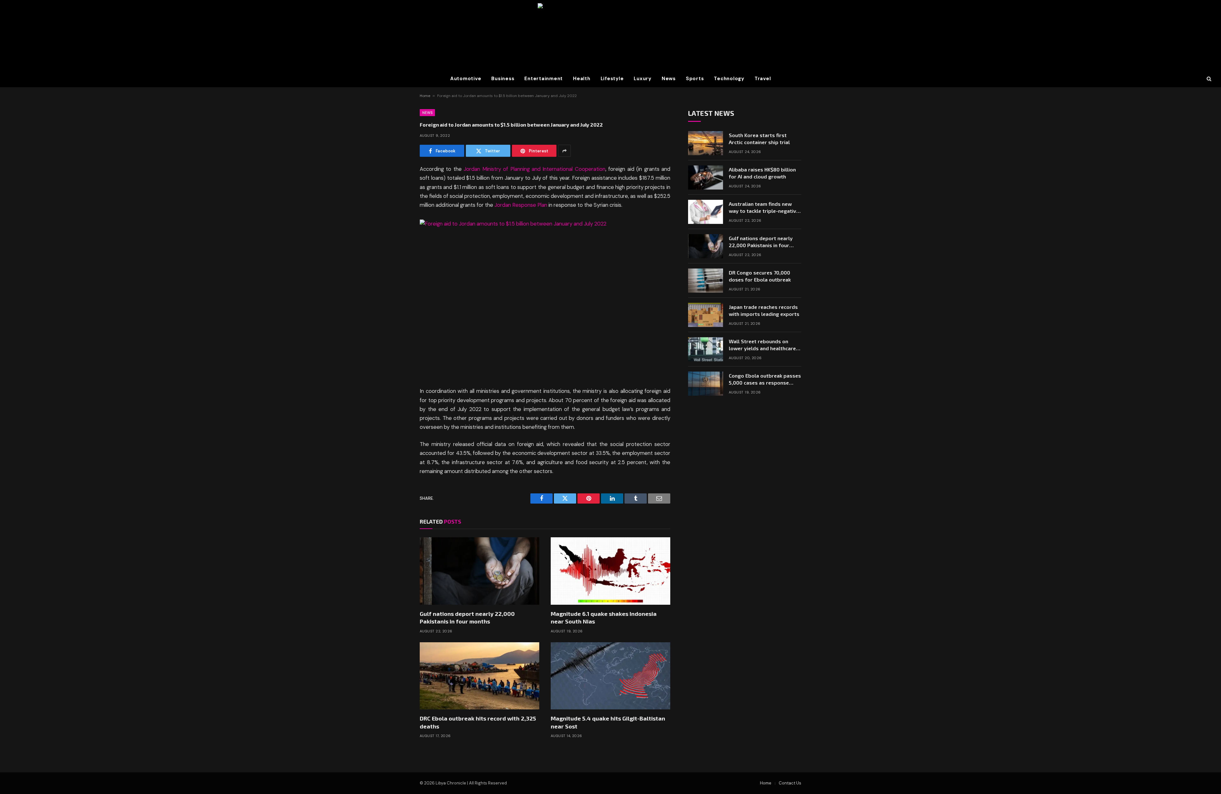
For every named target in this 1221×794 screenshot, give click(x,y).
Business (502, 78)
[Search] (1208, 79)
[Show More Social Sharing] (564, 151)
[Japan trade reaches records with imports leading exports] (705, 315)
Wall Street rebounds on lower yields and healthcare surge (762, 345)
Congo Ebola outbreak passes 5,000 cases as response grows (765, 380)
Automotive (465, 78)
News (669, 78)
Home (425, 95)
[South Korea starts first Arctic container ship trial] (705, 143)
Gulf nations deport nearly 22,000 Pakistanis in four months (467, 617)
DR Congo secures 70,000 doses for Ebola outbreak (760, 276)
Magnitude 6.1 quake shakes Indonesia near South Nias (604, 617)
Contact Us (790, 783)
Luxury (643, 78)
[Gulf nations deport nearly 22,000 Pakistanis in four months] (479, 571)
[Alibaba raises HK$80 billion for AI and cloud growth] (705, 177)
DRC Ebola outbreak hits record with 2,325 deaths (478, 722)
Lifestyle (612, 78)
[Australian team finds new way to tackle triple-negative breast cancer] (705, 212)
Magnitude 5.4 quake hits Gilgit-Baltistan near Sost (608, 722)
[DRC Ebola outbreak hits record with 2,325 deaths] (479, 676)
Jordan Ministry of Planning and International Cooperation (534, 169)
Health (581, 78)
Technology (729, 78)
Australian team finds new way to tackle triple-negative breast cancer (764, 208)
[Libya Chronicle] (610, 35)
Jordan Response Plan (520, 205)
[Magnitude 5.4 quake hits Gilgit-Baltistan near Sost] (610, 676)
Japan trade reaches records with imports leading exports (764, 310)
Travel (763, 78)
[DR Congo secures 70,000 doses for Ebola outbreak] (705, 280)
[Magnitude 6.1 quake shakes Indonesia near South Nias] (610, 571)
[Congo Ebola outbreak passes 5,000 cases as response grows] (705, 384)
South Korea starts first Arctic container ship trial (759, 138)
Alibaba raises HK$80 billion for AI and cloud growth (762, 173)
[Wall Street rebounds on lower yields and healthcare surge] (705, 349)
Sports (695, 78)
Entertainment (543, 78)
